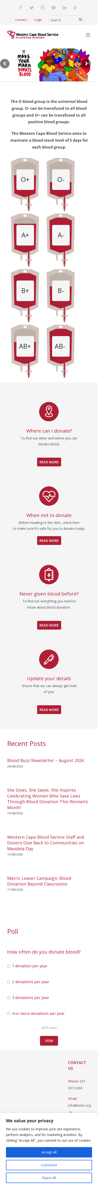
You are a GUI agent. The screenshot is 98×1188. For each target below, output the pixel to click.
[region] (49, 1150)
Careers (21, 20)
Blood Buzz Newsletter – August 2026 (45, 760)
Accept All (49, 1152)
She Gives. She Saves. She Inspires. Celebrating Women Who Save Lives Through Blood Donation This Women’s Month (47, 798)
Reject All (49, 1177)
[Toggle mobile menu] (88, 34)
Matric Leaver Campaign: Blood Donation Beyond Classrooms (39, 881)
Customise (49, 1165)
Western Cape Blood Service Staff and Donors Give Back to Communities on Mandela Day (45, 842)
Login (38, 20)
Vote (49, 1040)
